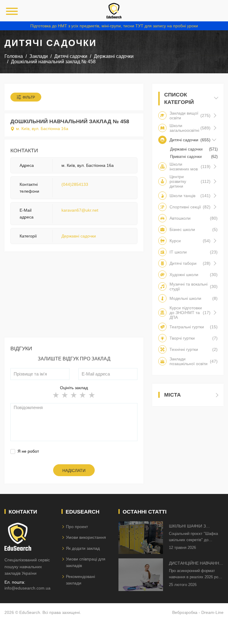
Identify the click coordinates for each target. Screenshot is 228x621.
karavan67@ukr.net (79, 210)
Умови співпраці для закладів (85, 562)
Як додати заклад (83, 548)
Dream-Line (212, 612)
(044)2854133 (74, 184)
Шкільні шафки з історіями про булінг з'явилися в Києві (193, 526)
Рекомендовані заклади (80, 579)
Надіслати (74, 470)
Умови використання (86, 537)
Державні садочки (78, 236)
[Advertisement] (73, 296)
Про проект (77, 526)
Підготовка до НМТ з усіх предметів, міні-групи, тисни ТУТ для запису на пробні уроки (114, 25)
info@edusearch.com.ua (27, 588)
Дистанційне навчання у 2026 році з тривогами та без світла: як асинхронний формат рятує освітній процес (196, 563)
